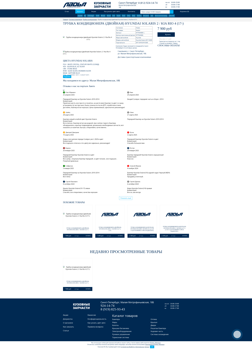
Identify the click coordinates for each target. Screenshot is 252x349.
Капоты (115, 325)
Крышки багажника (120, 328)
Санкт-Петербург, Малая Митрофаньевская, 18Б (127, 302)
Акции (93, 11)
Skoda (97, 15)
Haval (123, 15)
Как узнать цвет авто (112, 11)
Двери (153, 325)
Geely (133, 15)
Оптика (154, 319)
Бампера (116, 319)
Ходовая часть (157, 331)
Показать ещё (125, 198)
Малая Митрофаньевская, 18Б (127, 6)
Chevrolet (171, 15)
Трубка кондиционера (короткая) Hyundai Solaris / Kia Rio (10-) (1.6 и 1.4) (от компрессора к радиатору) (142, 229)
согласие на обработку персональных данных (135, 347)
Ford (113, 15)
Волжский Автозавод (161, 15)
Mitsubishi (146, 15)
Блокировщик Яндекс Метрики (154, 344)
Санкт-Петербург (128, 2)
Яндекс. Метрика (155, 343)
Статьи (66, 330)
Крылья (154, 322)
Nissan (109, 15)
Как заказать (68, 327)
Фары (114, 322)
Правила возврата (95, 327)
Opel (152, 15)
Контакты (131, 11)
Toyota (118, 15)
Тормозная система (120, 337)
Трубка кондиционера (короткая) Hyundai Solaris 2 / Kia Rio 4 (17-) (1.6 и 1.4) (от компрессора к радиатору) (174, 229)
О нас (67, 11)
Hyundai (80, 15)
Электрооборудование (122, 331)
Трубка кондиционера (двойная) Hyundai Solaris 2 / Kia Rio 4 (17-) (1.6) (110, 229)
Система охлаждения (160, 334)
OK (152, 347)
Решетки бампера (158, 328)
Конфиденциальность (97, 319)
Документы (68, 319)
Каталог (80, 11)
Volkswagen (91, 15)
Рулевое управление (121, 334)
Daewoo (139, 15)
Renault (103, 15)
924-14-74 (148, 2)
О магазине (68, 323)
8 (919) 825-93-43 (113, 309)
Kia (85, 15)
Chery (128, 15)
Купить (168, 34)
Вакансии (92, 315)
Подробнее (67, 76)
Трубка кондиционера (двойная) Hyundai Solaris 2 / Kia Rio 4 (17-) (77, 228)
